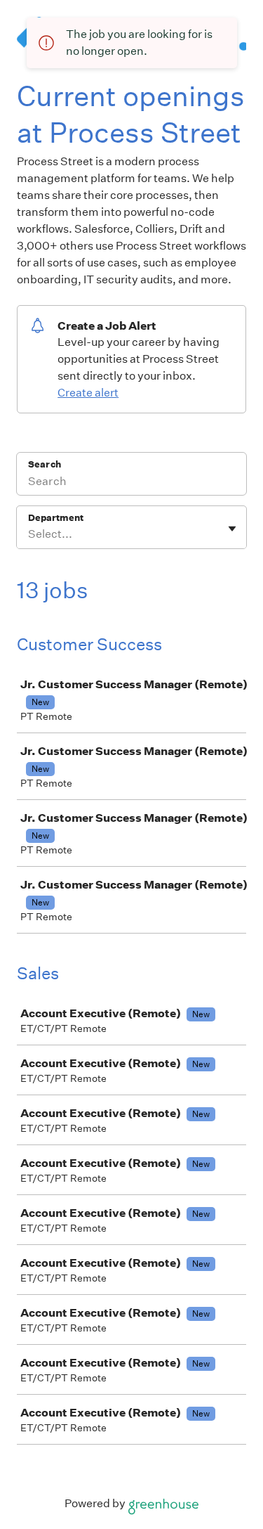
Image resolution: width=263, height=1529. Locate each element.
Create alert (88, 392)
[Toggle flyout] (232, 528)
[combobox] (29, 534)
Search (44, 464)
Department (55, 518)
